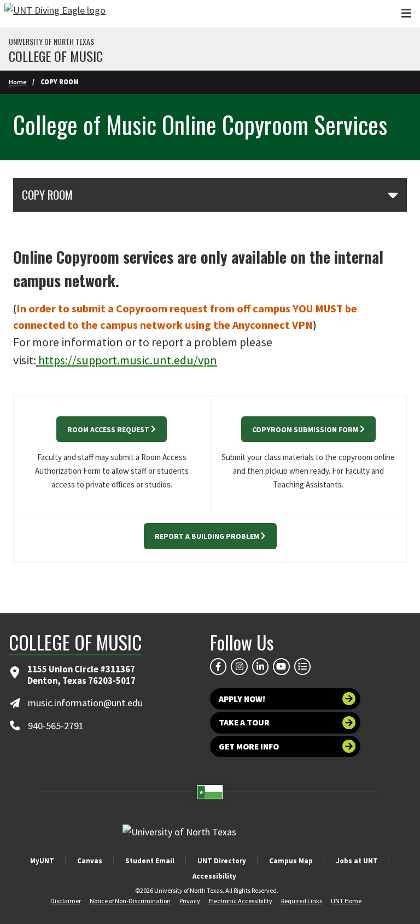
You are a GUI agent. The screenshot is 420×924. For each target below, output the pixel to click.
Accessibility (214, 876)
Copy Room (47, 194)
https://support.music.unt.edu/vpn (127, 360)
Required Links (301, 901)
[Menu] (406, 13)
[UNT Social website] (302, 666)
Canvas (89, 860)
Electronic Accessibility (240, 901)
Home (18, 82)
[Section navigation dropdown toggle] (393, 195)
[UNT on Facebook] (218, 666)
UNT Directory (221, 860)
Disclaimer (65, 901)
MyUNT (42, 860)
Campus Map (291, 860)
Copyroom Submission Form (305, 429)
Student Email (149, 860)
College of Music (56, 55)
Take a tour (244, 722)
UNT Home (346, 901)
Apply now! (242, 699)
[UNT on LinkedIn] (260, 666)
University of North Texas (51, 41)
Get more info (249, 746)
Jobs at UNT (357, 860)
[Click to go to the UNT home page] (55, 14)
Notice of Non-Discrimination (130, 901)
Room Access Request (108, 429)
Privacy (189, 901)
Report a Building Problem (207, 536)
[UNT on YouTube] (281, 666)
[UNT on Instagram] (239, 666)
